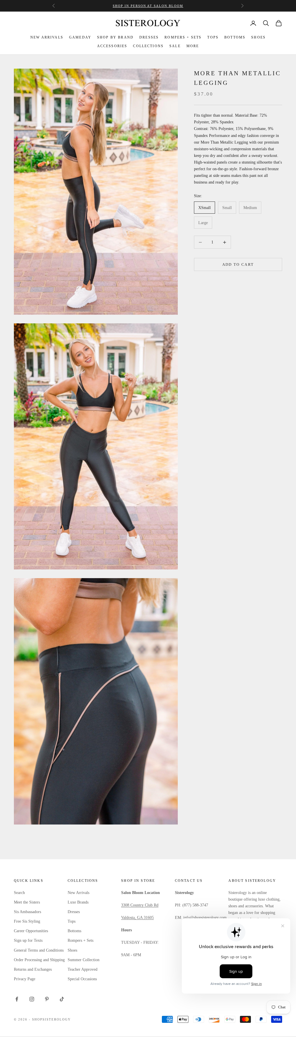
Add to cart (238, 264)
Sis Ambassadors (27, 912)
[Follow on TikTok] (62, 999)
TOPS (213, 37)
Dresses (74, 912)
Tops (71, 921)
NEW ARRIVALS (46, 37)
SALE (175, 46)
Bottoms (74, 931)
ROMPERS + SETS (182, 37)
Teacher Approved (82, 969)
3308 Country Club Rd (139, 905)
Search (19, 893)
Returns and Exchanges (33, 969)
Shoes (72, 950)
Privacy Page (24, 979)
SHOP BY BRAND (115, 37)
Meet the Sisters (27, 902)
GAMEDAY (80, 37)
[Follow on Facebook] (17, 999)
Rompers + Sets (80, 940)
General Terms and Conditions (39, 950)
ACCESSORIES (112, 46)
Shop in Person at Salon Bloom (148, 6)
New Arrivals (78, 893)
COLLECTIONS (148, 46)
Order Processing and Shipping (39, 960)
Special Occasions (82, 979)
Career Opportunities (31, 931)
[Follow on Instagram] (32, 999)
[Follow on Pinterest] (47, 999)
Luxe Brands (78, 902)
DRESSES (149, 37)
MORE (192, 46)
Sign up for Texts (28, 940)
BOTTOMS (234, 37)
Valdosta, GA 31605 (137, 917)
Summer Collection (83, 960)
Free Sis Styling (27, 921)
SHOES (258, 37)
